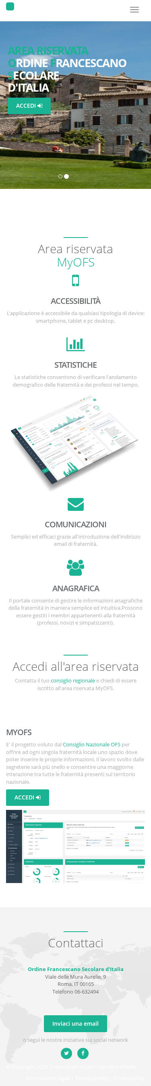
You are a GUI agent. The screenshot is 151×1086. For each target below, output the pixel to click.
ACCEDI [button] (26, 105)
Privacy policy (91, 1078)
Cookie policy (129, 1078)
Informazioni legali (48, 1078)
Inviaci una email (75, 1023)
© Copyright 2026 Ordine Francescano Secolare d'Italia (71, 1066)
